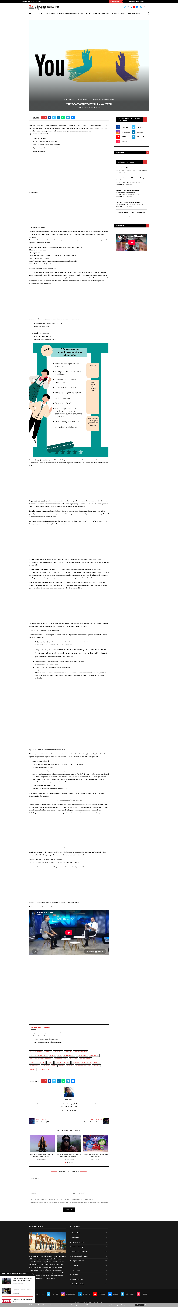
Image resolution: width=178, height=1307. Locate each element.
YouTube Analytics (44, 1069)
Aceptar (139, 1305)
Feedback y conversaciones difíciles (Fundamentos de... (22, 1280)
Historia (114, 13)
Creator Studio (82, 1055)
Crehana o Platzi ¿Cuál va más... (21, 1290)
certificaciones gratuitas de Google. (89, 813)
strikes (61, 1066)
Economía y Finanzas (56, 13)
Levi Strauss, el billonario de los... (23, 1300)
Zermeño (121, 170)
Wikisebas (96, 1066)
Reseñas (122, 13)
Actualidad (42, 13)
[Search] (148, 13)
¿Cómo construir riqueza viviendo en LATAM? (47, 1042)
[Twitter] (125, 7)
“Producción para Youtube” (97, 128)
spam (53, 1066)
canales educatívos (80, 1052)
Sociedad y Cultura (84, 13)
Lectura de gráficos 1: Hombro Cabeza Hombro (130, 212)
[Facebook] (122, 7)
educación (73, 1059)
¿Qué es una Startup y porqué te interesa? (47, 1033)
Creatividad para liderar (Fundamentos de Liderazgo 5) (42, 1155)
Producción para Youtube (41, 1036)
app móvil (68, 1052)
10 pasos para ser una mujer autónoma (45, 1039)
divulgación (94, 1055)
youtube (32, 1069)
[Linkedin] (131, 7)
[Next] (127, 1)
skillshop (45, 1066)
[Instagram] (128, 7)
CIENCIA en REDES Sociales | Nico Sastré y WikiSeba (53, 645)
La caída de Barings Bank (135, 1)
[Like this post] (45, 117)
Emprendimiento (70, 13)
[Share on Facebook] (49, 117)
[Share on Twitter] (54, 117)
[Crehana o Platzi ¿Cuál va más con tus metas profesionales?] (6, 1291)
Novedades (90, 1270)
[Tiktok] (144, 7)
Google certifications (37, 1062)
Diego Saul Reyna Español (47, 649)
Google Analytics (85, 1059)
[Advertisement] (69, 171)
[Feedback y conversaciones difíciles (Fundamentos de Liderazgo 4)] (6, 1281)
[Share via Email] (73, 117)
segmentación (34, 1066)
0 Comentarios (142, 170)
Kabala (50, 1062)
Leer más (148, 1305)
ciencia (52, 1055)
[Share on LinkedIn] (58, 117)
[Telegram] (140, 7)
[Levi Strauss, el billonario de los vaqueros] (6, 1302)
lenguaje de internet (62, 1062)
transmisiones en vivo (83, 1066)
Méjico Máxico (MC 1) (122, 168)
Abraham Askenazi (35, 867)
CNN (59, 1055)
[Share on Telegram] (68, 117)
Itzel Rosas (84, 107)
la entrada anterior (73, 777)
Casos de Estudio (90, 1242)
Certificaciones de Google (38, 1055)
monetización (86, 1062)
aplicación (58, 1052)
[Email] (137, 7)
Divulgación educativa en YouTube (40, 1059)
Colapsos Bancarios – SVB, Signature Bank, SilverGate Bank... (130, 179)
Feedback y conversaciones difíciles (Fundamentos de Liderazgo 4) (127, 191)
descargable (61, 852)
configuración (69, 1055)
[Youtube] (134, 7)
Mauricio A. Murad (124, 182)
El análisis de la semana (101, 13)
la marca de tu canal (54, 240)
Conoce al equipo (90, 1247)
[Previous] (125, 1)
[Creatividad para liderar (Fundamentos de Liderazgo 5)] (42, 1143)
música (96, 1062)
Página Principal (69, 99)
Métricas (75, 1062)
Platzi (37, 670)
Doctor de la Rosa (35, 862)
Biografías (90, 1237)
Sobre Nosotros (133, 13)
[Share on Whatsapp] (63, 117)
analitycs (48, 1052)
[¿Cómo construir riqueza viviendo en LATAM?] (69, 1143)
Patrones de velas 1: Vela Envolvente (128, 202)
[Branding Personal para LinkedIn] (95, 1143)
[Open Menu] (30, 13)
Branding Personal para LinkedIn (96, 1154)
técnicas (70, 1066)
